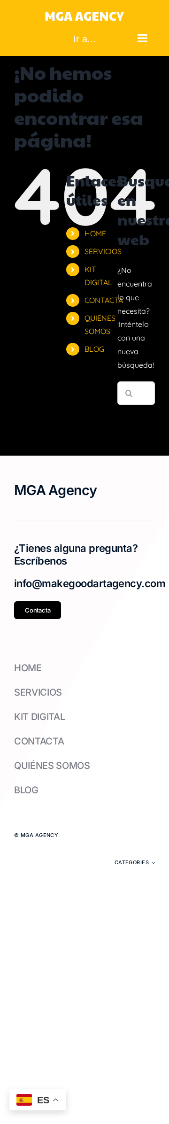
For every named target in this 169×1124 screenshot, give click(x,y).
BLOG (94, 349)
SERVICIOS (103, 251)
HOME (95, 233)
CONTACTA (103, 300)
